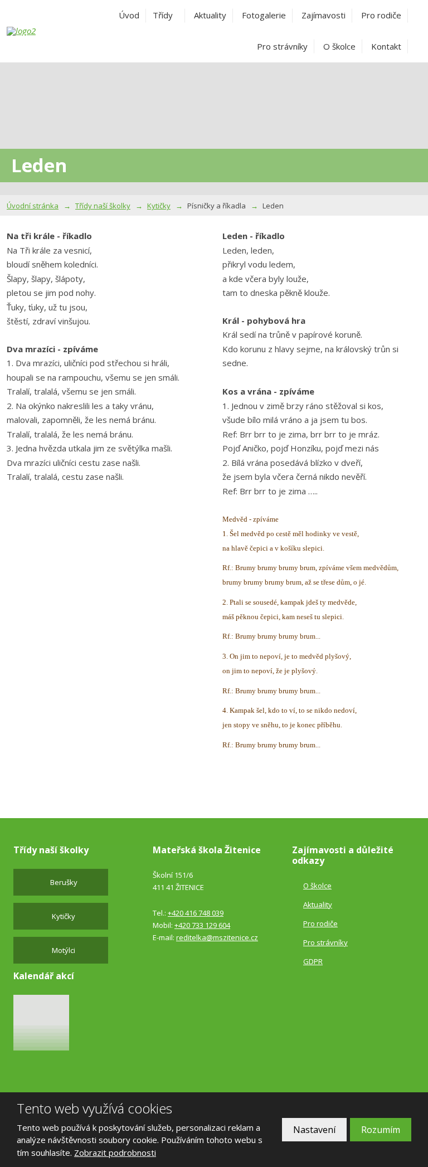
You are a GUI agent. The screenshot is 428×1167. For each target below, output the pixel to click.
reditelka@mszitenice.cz (217, 937)
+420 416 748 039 (195, 913)
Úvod (129, 15)
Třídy (163, 15)
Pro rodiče (381, 15)
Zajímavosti (323, 15)
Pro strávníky (282, 46)
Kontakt (386, 46)
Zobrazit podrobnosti (115, 1152)
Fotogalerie (264, 15)
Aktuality (210, 15)
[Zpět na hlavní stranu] (37, 31)
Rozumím (380, 1130)
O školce (339, 46)
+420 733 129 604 (202, 925)
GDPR (313, 961)
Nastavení (314, 1130)
